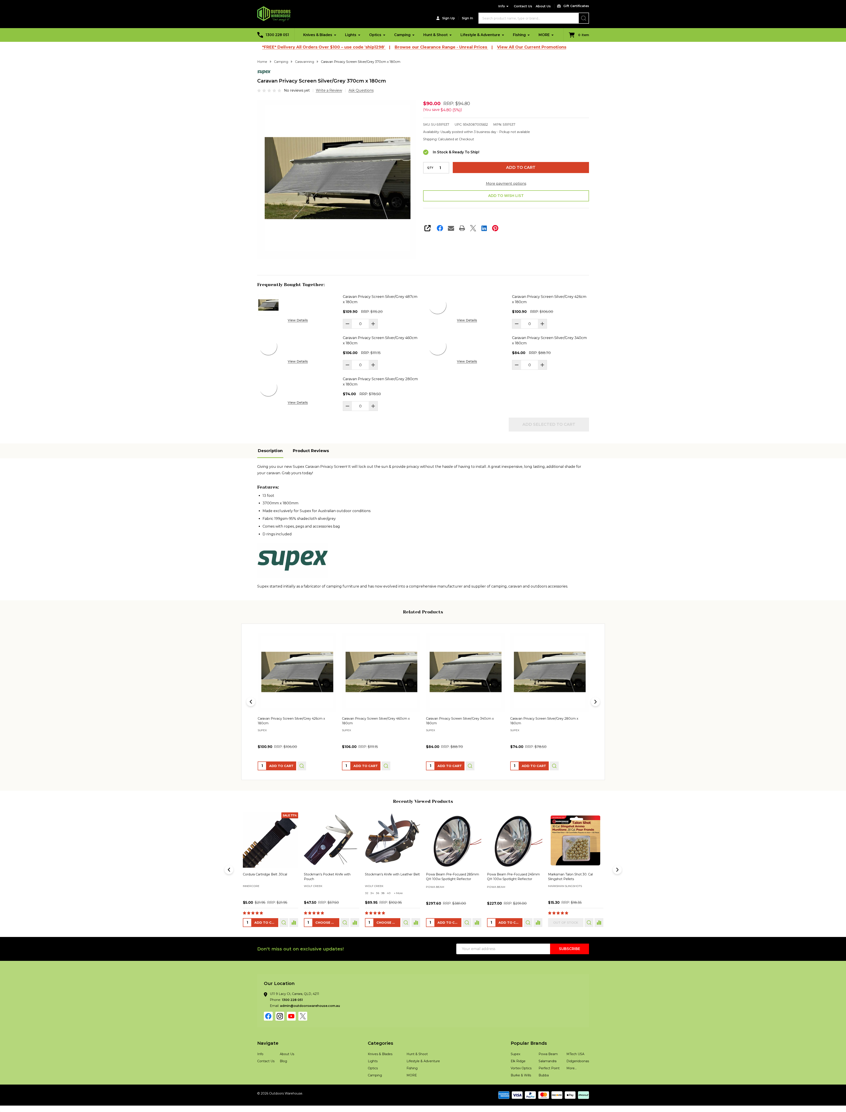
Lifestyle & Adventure (480, 35)
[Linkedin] (484, 228)
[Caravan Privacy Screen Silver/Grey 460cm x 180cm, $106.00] (297, 672)
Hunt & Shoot (435, 35)
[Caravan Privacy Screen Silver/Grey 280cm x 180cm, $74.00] (465, 672)
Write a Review (329, 90)
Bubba (544, 1075)
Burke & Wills (521, 1075)
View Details (298, 320)
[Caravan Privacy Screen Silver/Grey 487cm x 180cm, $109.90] (549, 672)
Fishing (519, 35)
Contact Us (523, 6)
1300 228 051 (292, 1000)
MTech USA (575, 1054)
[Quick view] (301, 765)
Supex (515, 1054)
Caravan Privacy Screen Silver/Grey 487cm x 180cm (380, 299)
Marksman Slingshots (321, 886)
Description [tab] (270, 450)
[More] (335, 35)
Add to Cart (520, 167)
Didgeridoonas (577, 1061)
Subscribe (569, 949)
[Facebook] (440, 228)
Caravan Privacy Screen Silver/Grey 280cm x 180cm (380, 381)
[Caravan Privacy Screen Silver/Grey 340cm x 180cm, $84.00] (381, 672)
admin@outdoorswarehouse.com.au (310, 1006)
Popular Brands (529, 1043)
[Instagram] (279, 1016)
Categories (380, 1043)
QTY (430, 167)
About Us (543, 6)
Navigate (267, 1043)
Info (501, 6)
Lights (350, 35)
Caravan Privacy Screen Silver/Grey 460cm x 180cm (380, 340)
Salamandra (547, 1061)
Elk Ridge (518, 1061)
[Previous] (250, 701)
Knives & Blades (317, 35)
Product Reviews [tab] (311, 450)
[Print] (462, 228)
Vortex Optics (521, 1068)
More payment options (506, 183)
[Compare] (293, 922)
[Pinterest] (495, 228)
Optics (375, 35)
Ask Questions (361, 90)
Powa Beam (252, 886)
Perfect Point (549, 1068)
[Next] (595, 701)
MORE (544, 35)
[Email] (451, 228)
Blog (283, 1061)
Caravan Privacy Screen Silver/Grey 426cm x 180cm (549, 299)
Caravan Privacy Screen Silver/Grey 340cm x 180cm (549, 340)
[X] (473, 228)
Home (262, 62)
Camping (402, 35)
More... (571, 1068)
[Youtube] (291, 1016)
